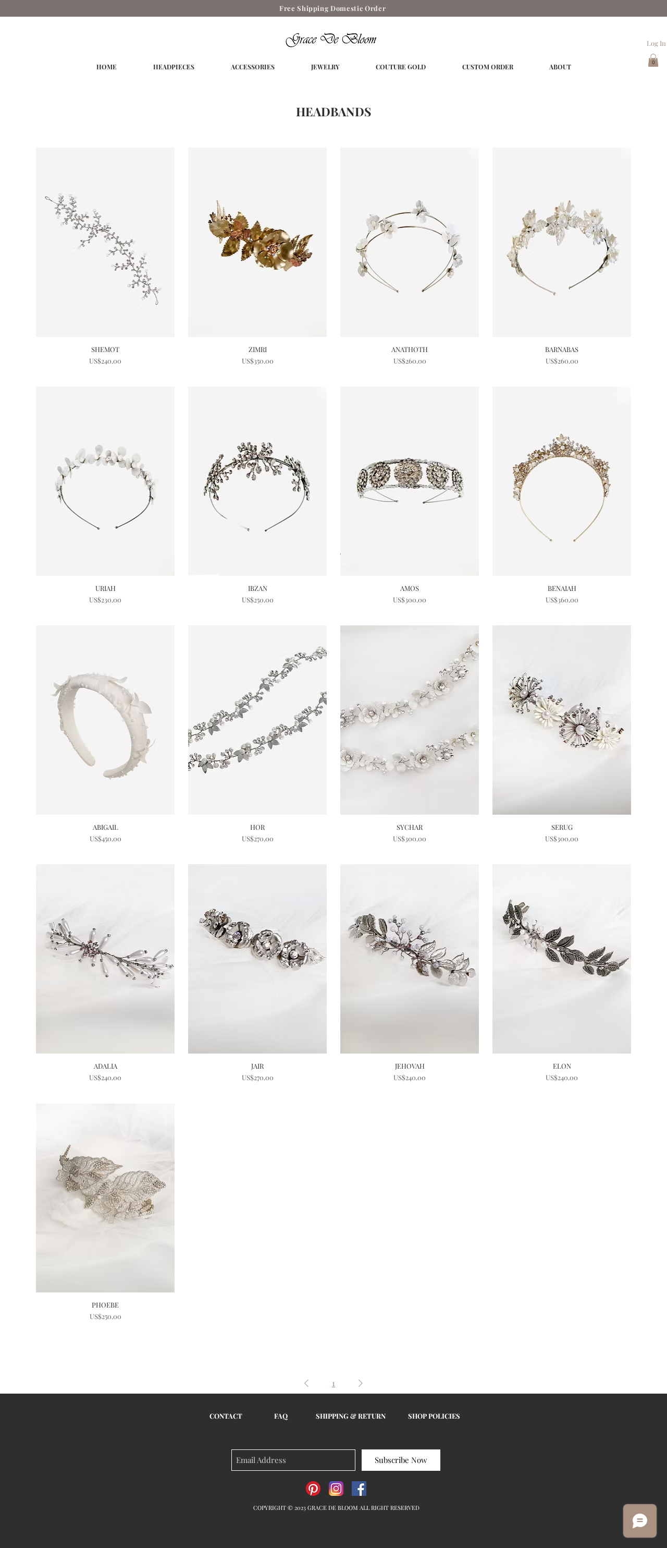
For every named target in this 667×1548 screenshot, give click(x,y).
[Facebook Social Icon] (359, 1488)
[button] (653, 60)
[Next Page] (360, 1383)
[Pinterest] (313, 1488)
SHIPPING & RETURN (351, 1415)
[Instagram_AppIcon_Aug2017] (336, 1488)
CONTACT (225, 1415)
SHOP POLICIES (434, 1415)
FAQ (281, 1415)
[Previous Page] (306, 1383)
